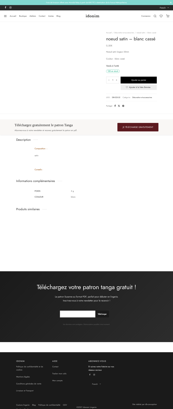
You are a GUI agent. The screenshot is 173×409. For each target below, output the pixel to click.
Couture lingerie (23, 405)
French (162, 7)
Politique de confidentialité (49, 405)
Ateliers (33, 16)
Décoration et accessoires (124, 32)
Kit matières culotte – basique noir (65, 253)
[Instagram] (10, 7)
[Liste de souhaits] (161, 16)
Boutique (23, 16)
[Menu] (5, 16)
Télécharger (102, 314)
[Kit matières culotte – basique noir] (68, 233)
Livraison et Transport (24, 390)
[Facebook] (5, 7)
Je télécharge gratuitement (138, 127)
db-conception (151, 404)
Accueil (13, 16)
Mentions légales (23, 376)
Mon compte (57, 380)
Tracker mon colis (59, 373)
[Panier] (167, 16)
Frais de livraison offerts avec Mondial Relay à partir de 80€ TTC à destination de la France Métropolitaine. (86, 2)
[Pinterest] (123, 106)
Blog (58, 16)
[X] (119, 106)
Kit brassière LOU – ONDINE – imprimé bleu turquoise (102, 253)
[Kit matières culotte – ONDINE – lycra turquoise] (140, 233)
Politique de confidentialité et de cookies (29, 368)
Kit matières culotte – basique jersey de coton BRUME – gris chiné (29, 255)
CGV (65, 405)
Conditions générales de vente (28, 383)
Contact (42, 16)
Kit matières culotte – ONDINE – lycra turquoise (138, 253)
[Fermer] (171, 2)
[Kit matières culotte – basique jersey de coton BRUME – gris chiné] (32, 233)
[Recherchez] (155, 16)
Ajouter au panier (138, 80)
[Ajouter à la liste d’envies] (47, 252)
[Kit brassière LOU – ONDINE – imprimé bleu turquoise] (104, 233)
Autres (51, 16)
